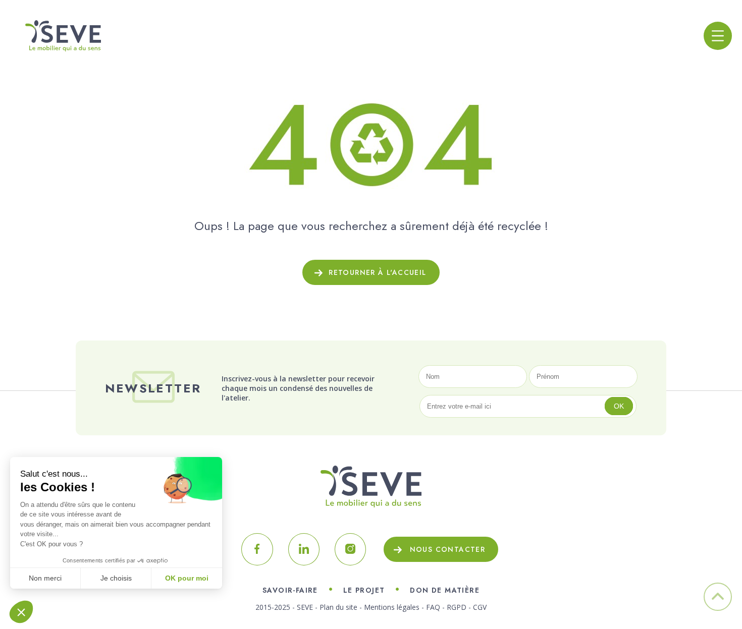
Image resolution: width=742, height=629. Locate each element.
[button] (21, 612)
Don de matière (445, 590)
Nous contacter (448, 549)
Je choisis (116, 578)
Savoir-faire (290, 590)
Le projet (364, 590)
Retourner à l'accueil (377, 272)
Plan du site (338, 607)
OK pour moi (186, 578)
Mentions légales (391, 607)
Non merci (45, 578)
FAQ (433, 607)
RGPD (456, 607)
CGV (480, 607)
